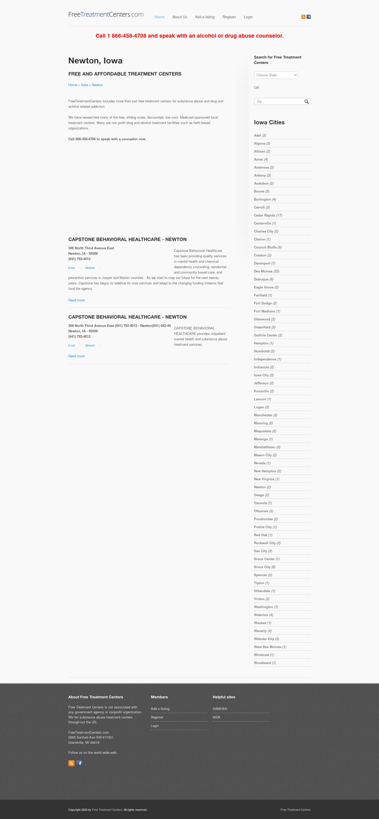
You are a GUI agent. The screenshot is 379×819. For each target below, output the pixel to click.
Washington (266, 606)
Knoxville (264, 390)
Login (248, 16)
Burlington (265, 199)
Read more (76, 299)
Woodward (265, 662)
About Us (179, 16)
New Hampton (267, 470)
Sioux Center (266, 558)
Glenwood (264, 319)
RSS (303, 17)
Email (71, 268)
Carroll (262, 207)
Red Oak (263, 534)
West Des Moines (270, 646)
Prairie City (265, 526)
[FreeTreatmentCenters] (106, 16)
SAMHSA (220, 708)
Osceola (263, 502)
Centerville (265, 223)
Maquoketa (265, 430)
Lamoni (262, 398)
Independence (267, 359)
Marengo (263, 438)
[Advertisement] (148, 189)
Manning (263, 422)
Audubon (264, 183)
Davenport (264, 263)
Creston (262, 255)
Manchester (265, 414)
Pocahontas (266, 518)
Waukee (262, 622)
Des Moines (266, 271)
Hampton (263, 343)
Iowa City (264, 375)
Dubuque (263, 279)
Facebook (309, 17)
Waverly (262, 630)
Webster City (266, 638)
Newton (97, 84)
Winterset (264, 654)
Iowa (84, 84)
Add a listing (205, 16)
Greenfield (264, 327)
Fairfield (263, 295)
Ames (261, 159)
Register (229, 16)
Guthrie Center (268, 335)
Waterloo (263, 614)
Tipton (261, 582)
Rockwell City (267, 542)
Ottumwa (263, 510)
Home (159, 16)
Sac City (263, 550)
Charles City (266, 231)
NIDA (216, 717)
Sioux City (264, 566)
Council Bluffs (268, 247)
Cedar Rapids (268, 215)
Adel (260, 135)
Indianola (264, 367)
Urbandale (264, 590)
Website (90, 268)
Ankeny (262, 175)
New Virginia (266, 478)
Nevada (262, 462)
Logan (261, 406)
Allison (262, 151)
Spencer (263, 574)
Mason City (265, 454)
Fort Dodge (265, 303)
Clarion (262, 239)
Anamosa (264, 167)
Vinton (261, 598)
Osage (261, 494)
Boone (261, 191)
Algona (262, 143)
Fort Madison (267, 311)
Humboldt (264, 351)
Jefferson (264, 382)
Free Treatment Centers (107, 809)
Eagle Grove (266, 287)
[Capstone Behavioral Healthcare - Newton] (127, 239)
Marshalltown (267, 446)
